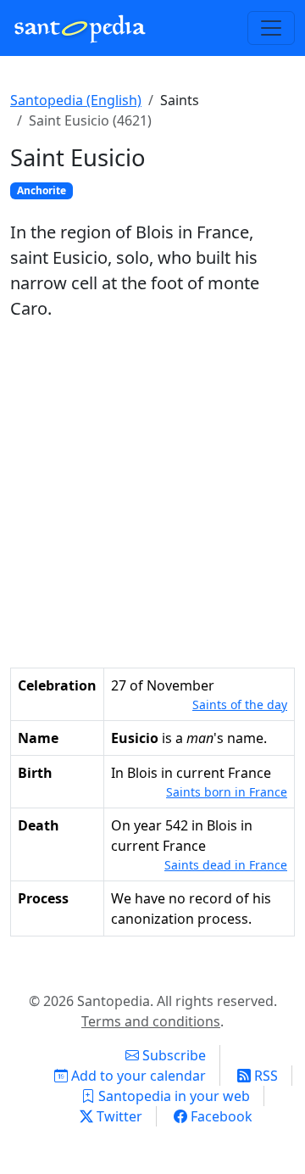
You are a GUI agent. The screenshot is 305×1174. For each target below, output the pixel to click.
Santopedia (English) (75, 100)
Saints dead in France (225, 865)
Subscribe (172, 1055)
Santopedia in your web (172, 1096)
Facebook (219, 1116)
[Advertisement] (152, 494)
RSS (264, 1075)
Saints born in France (226, 792)
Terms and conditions (150, 1021)
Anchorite (41, 190)
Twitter (117, 1116)
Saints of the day (239, 704)
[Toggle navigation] (271, 28)
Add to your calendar (137, 1075)
